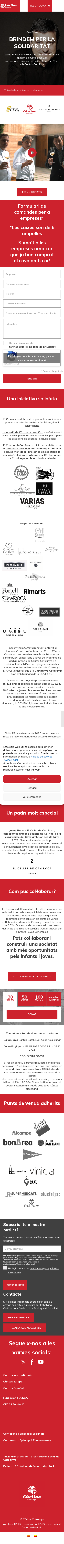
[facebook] (32, 1361)
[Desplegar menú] (58, 6)
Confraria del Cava (18, 448)
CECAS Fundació (13, 1404)
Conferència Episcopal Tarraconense (27, 1440)
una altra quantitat (53, 998)
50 (25, 997)
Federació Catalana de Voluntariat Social (29, 1466)
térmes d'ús (16, 346)
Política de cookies (41, 756)
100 (39, 997)
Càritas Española (14, 1388)
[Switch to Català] (29, 1536)
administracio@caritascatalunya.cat (34, 1079)
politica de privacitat (42, 346)
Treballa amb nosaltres (24, 1327)
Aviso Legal (11, 759)
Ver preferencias (32, 796)
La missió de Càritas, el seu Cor (22, 432)
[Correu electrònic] (32, 1249)
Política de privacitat (26, 1524)
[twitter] (23, 1361)
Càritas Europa (12, 1381)
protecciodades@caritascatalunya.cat (19, 1264)
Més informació (18, 1317)
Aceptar (32, 778)
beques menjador (15, 451)
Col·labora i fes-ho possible (32, 976)
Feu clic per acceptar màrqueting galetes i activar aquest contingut (31, 358)
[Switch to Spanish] (35, 1536)
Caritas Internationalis (17, 1375)
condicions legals (39, 1268)
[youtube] (41, 1361)
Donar (32, 1014)
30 (10, 997)
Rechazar (32, 787)
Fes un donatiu (40, 5)
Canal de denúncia (32, 1527)
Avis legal (8, 1524)
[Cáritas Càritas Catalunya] (10, 6)
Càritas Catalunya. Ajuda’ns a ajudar (40, 1039)
